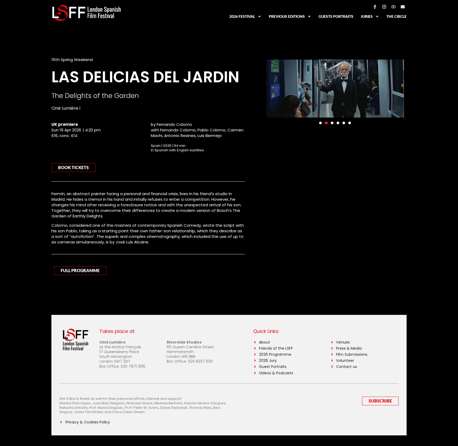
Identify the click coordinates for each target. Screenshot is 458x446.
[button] (320, 123)
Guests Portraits (336, 16)
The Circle (396, 16)
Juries (367, 16)
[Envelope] (403, 7)
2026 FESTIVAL (242, 16)
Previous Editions (287, 16)
